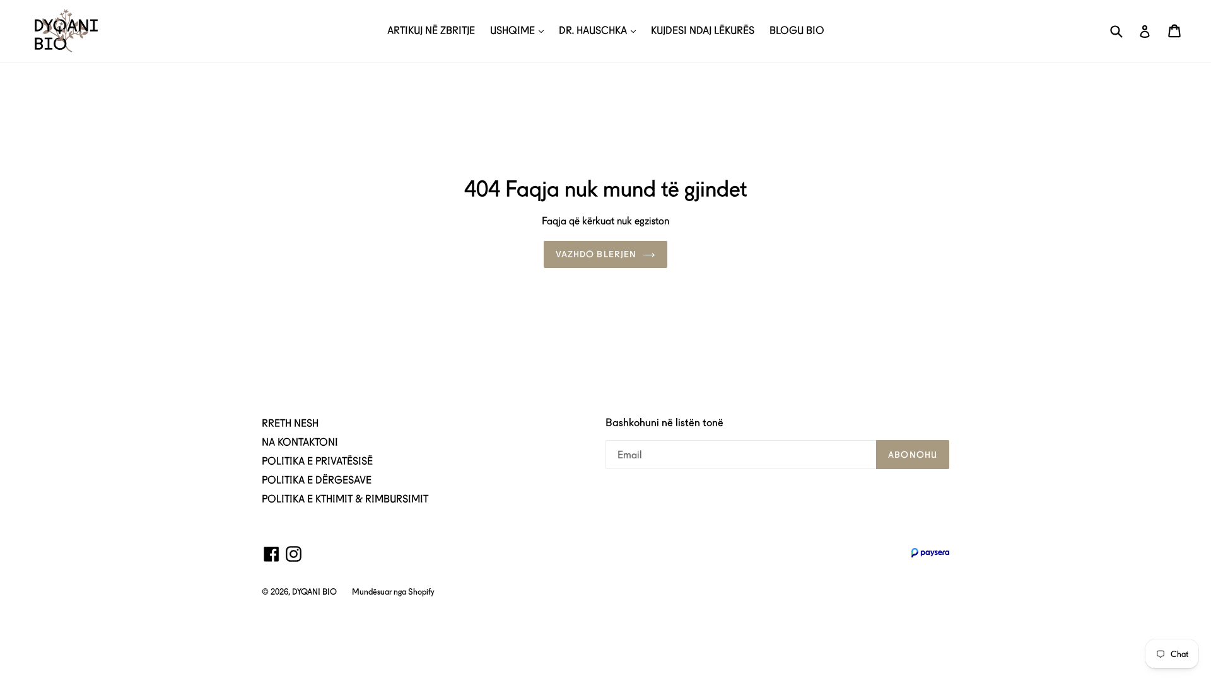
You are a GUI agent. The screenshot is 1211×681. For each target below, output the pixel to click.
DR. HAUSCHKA (594, 31)
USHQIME (513, 31)
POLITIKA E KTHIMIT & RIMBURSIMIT (345, 499)
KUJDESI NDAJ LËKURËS (702, 31)
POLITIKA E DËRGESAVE (316, 480)
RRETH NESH (290, 423)
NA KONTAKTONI (300, 442)
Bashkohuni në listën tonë (664, 422)
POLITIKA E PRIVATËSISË (317, 461)
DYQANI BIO (314, 592)
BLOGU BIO (796, 31)
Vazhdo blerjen (596, 254)
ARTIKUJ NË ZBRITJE (431, 31)
